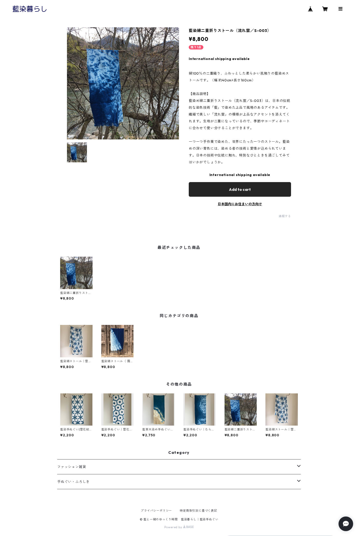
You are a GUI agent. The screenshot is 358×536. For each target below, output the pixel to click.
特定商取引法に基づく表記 (198, 510)
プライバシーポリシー (156, 510)
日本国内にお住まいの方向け (240, 204)
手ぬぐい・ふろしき (73, 481)
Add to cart (240, 189)
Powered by (173, 527)
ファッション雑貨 (71, 467)
